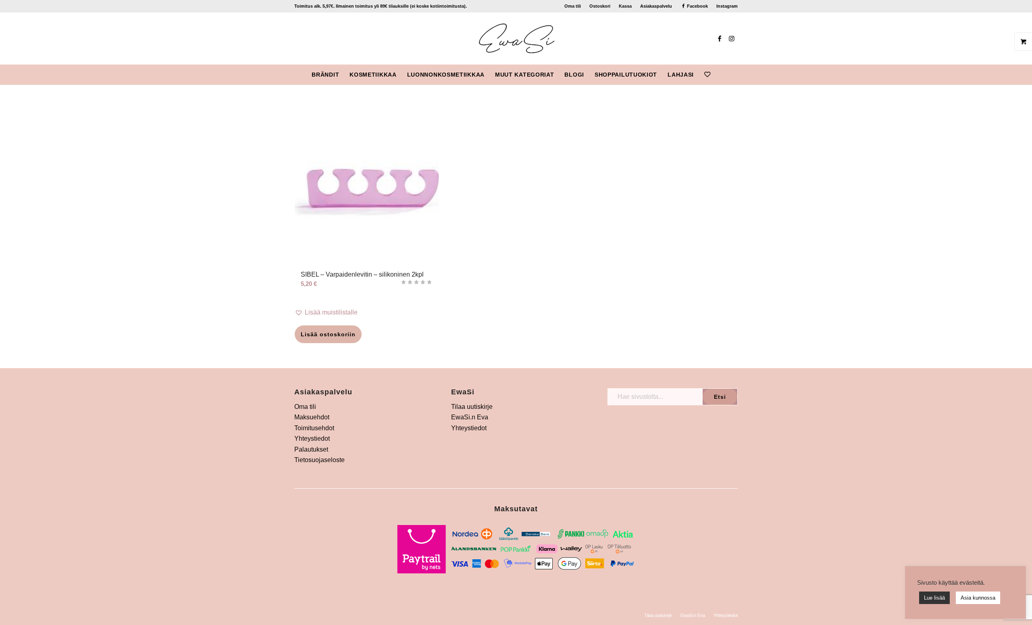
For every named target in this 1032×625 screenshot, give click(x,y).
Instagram (727, 6)
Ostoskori (599, 6)
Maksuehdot (311, 417)
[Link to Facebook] (720, 38)
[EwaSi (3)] (516, 38)
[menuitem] (572, 6)
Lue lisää (934, 598)
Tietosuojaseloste (319, 459)
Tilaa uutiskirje (472, 406)
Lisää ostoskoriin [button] (328, 334)
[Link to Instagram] (732, 38)
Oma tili (572, 6)
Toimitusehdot (314, 428)
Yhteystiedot (312, 438)
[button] (367, 312)
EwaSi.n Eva (469, 417)
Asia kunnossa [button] (978, 598)
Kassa (625, 6)
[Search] (721, 75)
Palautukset (311, 449)
